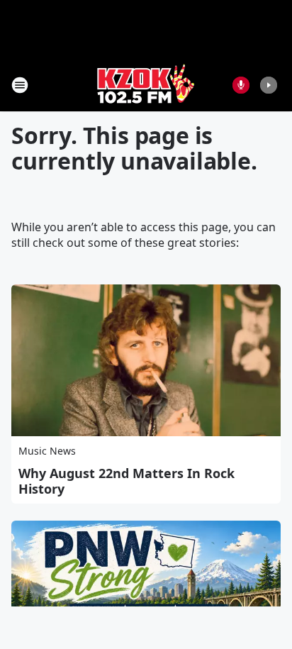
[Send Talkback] (240, 85)
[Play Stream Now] (268, 85)
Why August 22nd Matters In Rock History (126, 481)
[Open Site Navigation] (19, 85)
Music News (47, 450)
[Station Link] (146, 85)
